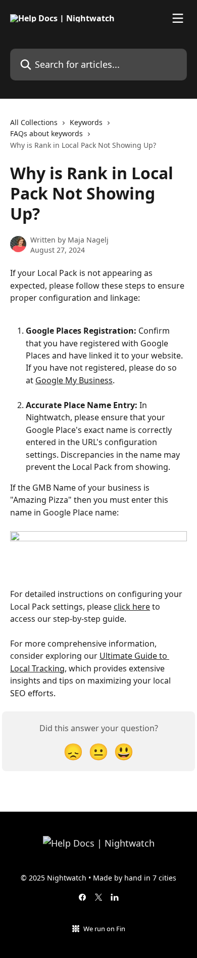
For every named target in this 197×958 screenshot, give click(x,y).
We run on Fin (104, 928)
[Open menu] (178, 18)
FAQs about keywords (46, 133)
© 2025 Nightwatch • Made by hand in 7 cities (98, 878)
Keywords (86, 122)
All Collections (34, 122)
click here (132, 606)
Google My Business (74, 380)
